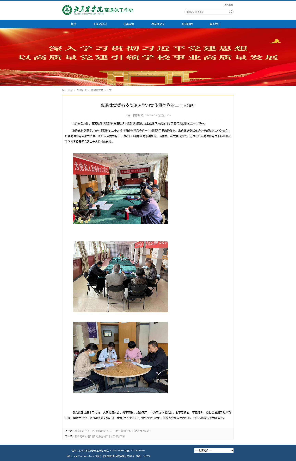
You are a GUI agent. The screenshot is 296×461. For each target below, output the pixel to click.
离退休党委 (97, 90)
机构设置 (129, 24)
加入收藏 (229, 5)
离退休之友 (158, 24)
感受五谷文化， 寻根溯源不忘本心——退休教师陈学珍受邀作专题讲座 (112, 431)
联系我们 (214, 24)
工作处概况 (100, 24)
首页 (73, 24)
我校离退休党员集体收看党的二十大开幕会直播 (100, 436)
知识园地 (187, 24)
